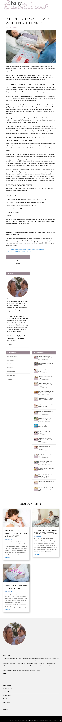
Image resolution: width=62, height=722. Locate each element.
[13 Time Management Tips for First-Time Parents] (36, 426)
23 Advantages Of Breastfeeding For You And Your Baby (16, 533)
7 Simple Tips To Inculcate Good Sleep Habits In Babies (45, 475)
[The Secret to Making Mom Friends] (36, 433)
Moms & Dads (11, 375)
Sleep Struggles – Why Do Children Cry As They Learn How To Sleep (46, 385)
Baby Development (12, 356)
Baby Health (10, 360)
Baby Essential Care (11, 718)
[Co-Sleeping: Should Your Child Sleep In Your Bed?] (36, 406)
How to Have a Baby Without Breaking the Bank (45, 462)
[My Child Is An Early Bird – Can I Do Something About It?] (36, 392)
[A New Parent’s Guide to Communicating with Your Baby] (36, 357)
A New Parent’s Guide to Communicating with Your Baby (45, 357)
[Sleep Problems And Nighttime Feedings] (36, 412)
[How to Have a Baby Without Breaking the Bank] (36, 462)
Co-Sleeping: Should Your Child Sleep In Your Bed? (45, 405)
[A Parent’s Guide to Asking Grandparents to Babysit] (36, 419)
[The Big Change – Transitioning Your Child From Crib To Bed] (36, 399)
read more (7, 557)
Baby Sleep (10, 367)
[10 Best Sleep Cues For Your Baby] (36, 482)
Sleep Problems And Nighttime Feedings (45, 412)
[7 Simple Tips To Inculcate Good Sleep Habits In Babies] (36, 476)
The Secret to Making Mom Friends (44, 432)
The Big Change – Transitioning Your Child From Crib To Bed (45, 399)
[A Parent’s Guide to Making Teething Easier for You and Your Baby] (36, 439)
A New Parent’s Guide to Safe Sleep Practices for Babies (45, 377)
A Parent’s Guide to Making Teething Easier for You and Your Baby (46, 440)
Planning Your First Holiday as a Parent (45, 364)
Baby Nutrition (11, 364)
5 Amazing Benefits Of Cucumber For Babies (46, 468)
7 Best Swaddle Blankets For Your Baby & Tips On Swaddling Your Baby (46, 489)
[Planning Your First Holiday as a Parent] (36, 364)
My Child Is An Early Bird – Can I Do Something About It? (46, 392)
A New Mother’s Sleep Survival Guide (45, 370)
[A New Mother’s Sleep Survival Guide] (36, 371)
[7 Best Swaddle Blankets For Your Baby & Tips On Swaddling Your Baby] (36, 489)
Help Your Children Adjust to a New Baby (45, 455)
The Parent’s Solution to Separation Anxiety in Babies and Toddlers (46, 448)
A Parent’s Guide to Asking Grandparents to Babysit (44, 419)
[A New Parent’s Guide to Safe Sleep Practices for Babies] (36, 378)
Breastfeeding (11, 27)
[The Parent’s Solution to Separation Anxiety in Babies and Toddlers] (36, 447)
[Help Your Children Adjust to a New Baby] (36, 456)
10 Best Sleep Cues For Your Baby (46, 481)
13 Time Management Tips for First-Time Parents (45, 425)
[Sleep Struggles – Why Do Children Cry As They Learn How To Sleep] (36, 384)
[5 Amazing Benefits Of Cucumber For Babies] (36, 469)
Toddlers (9, 379)
